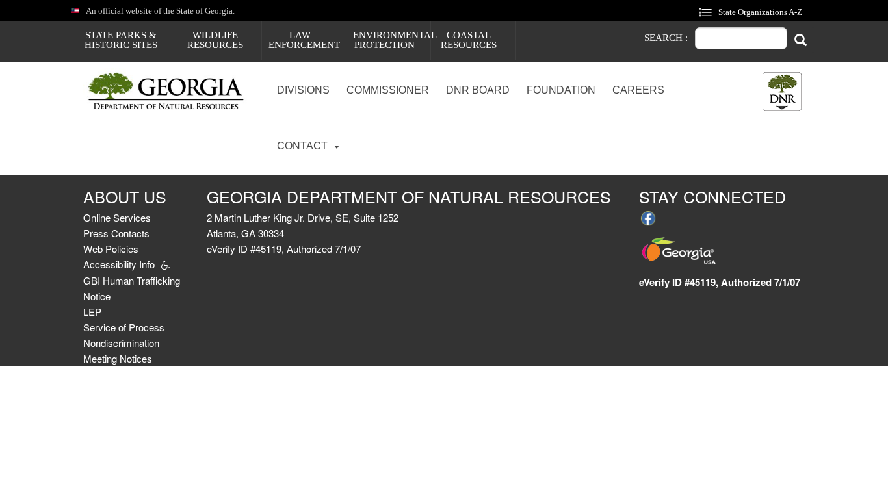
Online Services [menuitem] (117, 217)
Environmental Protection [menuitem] (391, 40)
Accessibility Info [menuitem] (119, 264)
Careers (638, 90)
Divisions (303, 90)
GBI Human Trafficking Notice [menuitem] (131, 288)
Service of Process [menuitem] (123, 327)
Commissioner (387, 90)
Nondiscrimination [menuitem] (121, 343)
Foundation (561, 90)
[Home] (171, 92)
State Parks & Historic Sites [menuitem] (121, 40)
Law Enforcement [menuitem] (304, 40)
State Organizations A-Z (760, 12)
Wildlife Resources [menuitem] (215, 40)
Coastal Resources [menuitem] (469, 40)
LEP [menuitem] (92, 311)
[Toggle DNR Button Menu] (782, 91)
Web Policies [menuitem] (110, 248)
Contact (303, 145)
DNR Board (478, 90)
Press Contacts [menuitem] (116, 233)
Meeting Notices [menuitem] (117, 358)
